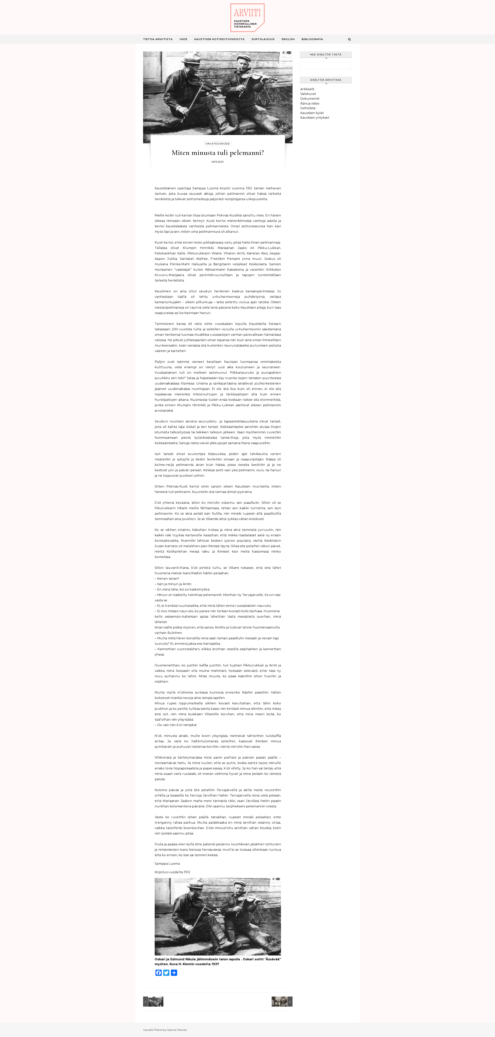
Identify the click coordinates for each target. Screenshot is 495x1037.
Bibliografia (312, 39)
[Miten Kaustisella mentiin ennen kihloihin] (284, 1002)
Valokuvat (308, 94)
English (288, 39)
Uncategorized (218, 143)
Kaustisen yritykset (314, 117)
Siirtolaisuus (263, 39)
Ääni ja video (309, 103)
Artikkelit (307, 89)
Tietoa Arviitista (158, 39)
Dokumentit (309, 98)
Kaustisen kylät (312, 113)
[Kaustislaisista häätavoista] (151, 1002)
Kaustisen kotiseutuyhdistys (219, 39)
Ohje (183, 39)
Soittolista (307, 108)
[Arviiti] (247, 18)
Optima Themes (177, 1029)
